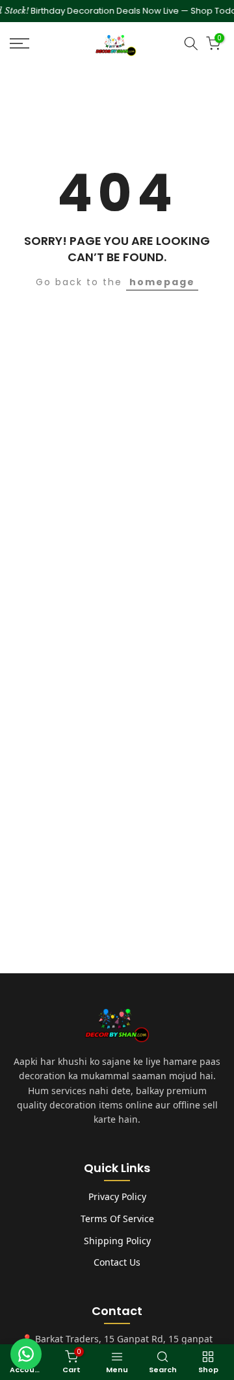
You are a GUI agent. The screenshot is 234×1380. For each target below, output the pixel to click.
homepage (162, 281)
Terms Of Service (117, 1218)
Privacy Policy (117, 1196)
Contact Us (117, 1262)
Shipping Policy (117, 1240)
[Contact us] (26, 1354)
